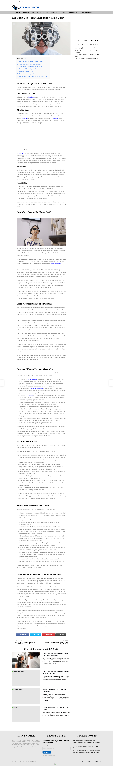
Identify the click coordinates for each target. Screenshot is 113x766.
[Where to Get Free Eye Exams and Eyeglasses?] (26, 696)
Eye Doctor (44, 12)
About (13, 1)
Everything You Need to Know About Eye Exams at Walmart (55, 654)
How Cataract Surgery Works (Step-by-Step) (86, 44)
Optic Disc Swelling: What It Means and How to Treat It (86, 752)
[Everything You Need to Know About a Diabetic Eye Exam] (26, 678)
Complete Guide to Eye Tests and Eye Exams (55, 708)
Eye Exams (50, 648)
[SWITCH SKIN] (100, 12)
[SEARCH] (97, 12)
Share (14, 24)
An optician (29, 395)
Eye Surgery (54, 12)
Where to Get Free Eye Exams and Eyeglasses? (54, 690)
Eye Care (63, 12)
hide (26, 58)
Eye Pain (35, 12)
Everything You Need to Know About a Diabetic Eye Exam (56, 672)
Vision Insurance (86, 12)
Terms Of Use (27, 1)
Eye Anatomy (26, 12)
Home (18, 12)
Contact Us (33, 1)
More (54, 663)
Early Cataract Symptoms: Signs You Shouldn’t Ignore (86, 750)
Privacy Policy (19, 1)
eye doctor (55, 118)
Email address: (46, 745)
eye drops (25, 118)
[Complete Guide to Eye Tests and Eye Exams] (26, 714)
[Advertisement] (41, 136)
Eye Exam (31, 97)
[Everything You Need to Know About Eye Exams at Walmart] (26, 660)
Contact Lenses (73, 12)
